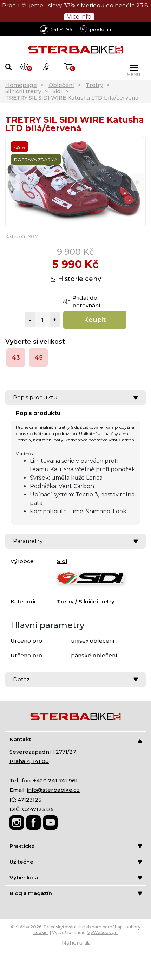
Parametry (28, 541)
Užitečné (21, 861)
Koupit (95, 320)
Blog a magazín (30, 893)
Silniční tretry (23, 91)
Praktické (22, 846)
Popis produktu (35, 397)
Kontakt (20, 739)
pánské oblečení (94, 655)
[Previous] (13, 182)
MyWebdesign (102, 932)
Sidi (57, 91)
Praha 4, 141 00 (29, 761)
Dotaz (21, 679)
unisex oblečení (92, 640)
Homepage (21, 85)
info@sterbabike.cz (53, 790)
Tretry (94, 85)
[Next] (137, 182)
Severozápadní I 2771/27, (43, 751)
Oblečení (61, 85)
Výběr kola (23, 877)
